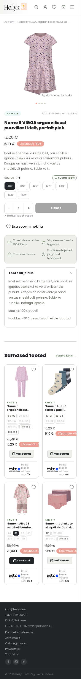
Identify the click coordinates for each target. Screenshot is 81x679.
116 (10, 186)
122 (22, 186)
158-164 (12, 432)
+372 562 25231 (15, 615)
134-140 (12, 426)
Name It (12, 113)
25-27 (49, 421)
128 (35, 186)
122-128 (23, 421)
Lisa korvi (23, 560)
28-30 (60, 421)
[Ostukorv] (63, 7)
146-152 (25, 426)
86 (15, 533)
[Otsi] (36, 7)
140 (61, 186)
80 (9, 533)
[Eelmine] (10, 64)
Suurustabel (66, 177)
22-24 (59, 416)
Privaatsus (12, 649)
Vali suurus (23, 453)
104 (10, 538)
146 (10, 195)
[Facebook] (8, 662)
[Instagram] (16, 662)
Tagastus (11, 654)
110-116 (12, 421)
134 (48, 186)
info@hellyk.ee (15, 609)
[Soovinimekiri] (54, 7)
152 (23, 195)
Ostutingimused (16, 643)
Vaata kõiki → (66, 355)
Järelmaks (12, 638)
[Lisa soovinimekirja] (34, 369)
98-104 (23, 416)
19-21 (49, 416)
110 (17, 538)
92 (22, 533)
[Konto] (45, 7)
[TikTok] (24, 662)
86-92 (11, 416)
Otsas (56, 208)
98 (28, 533)
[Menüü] (72, 7)
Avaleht (9, 22)
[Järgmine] (70, 64)
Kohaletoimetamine (19, 632)
